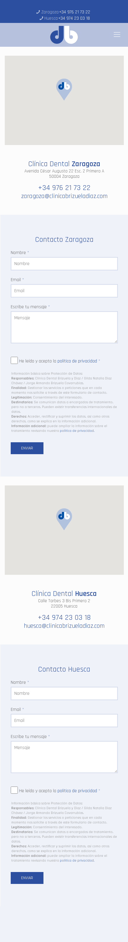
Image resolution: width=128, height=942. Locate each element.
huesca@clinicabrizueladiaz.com (64, 626)
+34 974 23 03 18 (74, 18)
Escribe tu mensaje (30, 307)
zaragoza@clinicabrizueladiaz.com (64, 196)
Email (17, 280)
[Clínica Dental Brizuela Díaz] (64, 35)
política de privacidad (77, 361)
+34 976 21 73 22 (74, 12)
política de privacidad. (77, 431)
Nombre (20, 253)
